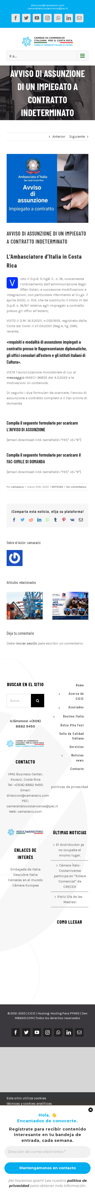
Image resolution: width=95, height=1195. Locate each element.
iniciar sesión (27, 643)
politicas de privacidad (69, 787)
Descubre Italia (25, 875)
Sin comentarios (76, 486)
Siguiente (77, 136)
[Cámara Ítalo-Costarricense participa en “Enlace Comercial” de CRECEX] (70, 606)
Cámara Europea (25, 885)
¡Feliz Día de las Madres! (69, 899)
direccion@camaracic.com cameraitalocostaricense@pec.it (47, 7)
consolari (28, 355)
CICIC (32, 1013)
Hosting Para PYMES (65, 1013)
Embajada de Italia (25, 869)
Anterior (58, 136)
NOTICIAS (57, 486)
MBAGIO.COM (24, 1018)
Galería (30, 606)
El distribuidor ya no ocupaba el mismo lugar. (19, 606)
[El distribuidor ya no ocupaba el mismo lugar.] (25, 606)
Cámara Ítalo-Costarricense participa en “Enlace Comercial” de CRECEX (65, 606)
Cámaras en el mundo (25, 880)
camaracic (17, 486)
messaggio (16, 377)
